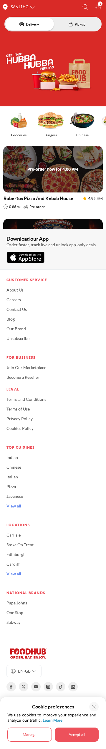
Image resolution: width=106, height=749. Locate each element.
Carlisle (13, 535)
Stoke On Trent (20, 544)
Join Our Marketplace (26, 367)
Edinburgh (16, 554)
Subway (13, 622)
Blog (10, 319)
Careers (13, 299)
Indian (12, 457)
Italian (12, 477)
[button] (85, 7)
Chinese (13, 467)
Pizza (11, 486)
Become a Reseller (22, 377)
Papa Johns (16, 603)
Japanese (14, 496)
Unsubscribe (17, 338)
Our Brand (16, 328)
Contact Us (16, 309)
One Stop (14, 612)
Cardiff (13, 564)
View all (13, 506)
